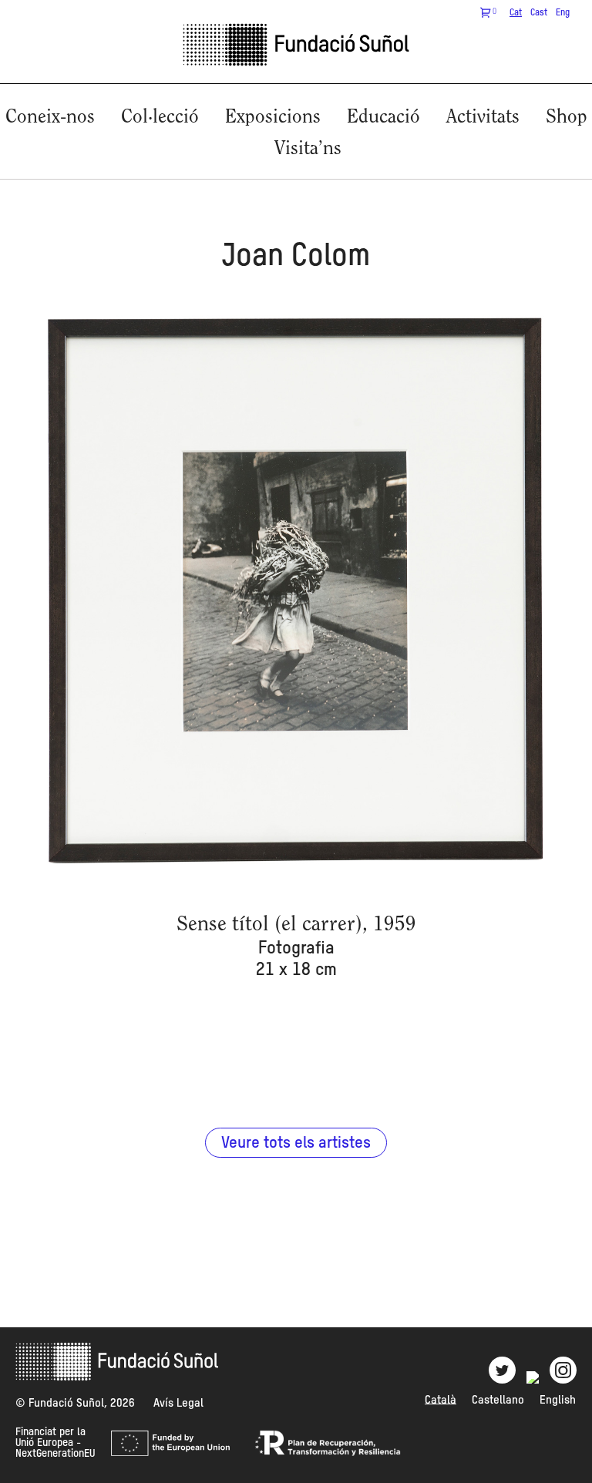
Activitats (483, 117)
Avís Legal (178, 1403)
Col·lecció (160, 117)
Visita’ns (307, 149)
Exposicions (273, 117)
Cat (516, 13)
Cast (538, 13)
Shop (566, 117)
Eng (563, 13)
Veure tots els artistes (296, 1143)
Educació (383, 117)
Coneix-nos (50, 117)
